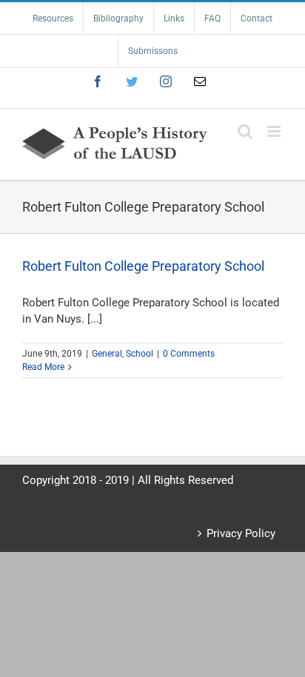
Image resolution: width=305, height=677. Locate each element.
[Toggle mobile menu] (275, 131)
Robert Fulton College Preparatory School (143, 266)
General (107, 353)
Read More (43, 367)
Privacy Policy (241, 533)
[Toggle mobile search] (245, 131)
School (139, 353)
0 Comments (189, 353)
